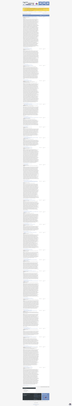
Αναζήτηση (45, 11)
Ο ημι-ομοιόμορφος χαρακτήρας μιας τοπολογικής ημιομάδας (29, 224)
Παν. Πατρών (38, 404)
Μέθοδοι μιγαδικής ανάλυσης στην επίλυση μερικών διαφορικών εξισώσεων (31, 346)
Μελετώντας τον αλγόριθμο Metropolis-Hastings (28, 367)
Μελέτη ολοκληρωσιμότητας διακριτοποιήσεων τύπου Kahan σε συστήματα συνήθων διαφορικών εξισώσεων (31, 328)
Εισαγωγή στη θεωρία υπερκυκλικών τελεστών (28, 147)
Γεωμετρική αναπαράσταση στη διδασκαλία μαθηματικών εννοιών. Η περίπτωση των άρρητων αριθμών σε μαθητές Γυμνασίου (31, 104)
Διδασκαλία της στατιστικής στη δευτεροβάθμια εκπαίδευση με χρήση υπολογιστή (30, 232)
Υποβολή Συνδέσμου (25, 11)
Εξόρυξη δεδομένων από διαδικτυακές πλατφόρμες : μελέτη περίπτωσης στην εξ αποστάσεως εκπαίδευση (31, 280)
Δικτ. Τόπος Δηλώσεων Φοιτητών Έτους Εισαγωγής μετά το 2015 (37, 396)
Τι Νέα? (35, 11)
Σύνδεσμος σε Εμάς (30, 11)
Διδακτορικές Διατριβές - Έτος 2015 (28, 231)
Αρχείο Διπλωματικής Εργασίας (25, 47)
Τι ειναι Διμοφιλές (40, 11)
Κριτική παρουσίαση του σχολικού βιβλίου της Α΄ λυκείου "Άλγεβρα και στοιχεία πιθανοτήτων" (31, 211)
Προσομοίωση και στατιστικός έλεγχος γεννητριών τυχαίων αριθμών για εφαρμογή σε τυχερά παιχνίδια (30, 259)
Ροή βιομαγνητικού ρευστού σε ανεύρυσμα (27, 80)
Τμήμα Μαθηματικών (35, 404)
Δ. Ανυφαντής (47, 398)
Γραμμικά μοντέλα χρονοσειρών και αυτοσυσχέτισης (28, 298)
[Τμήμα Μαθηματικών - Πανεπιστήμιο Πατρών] (70, 405)
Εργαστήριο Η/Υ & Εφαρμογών (36, 404)
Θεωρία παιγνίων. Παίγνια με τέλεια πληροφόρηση (28, 65)
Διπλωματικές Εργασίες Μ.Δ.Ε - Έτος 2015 (28, 64)
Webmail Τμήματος (35, 394)
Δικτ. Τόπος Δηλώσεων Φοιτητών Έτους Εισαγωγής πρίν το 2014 (37, 395)
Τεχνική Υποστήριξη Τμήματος (36, 397)
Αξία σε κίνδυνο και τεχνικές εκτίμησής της (28, 48)
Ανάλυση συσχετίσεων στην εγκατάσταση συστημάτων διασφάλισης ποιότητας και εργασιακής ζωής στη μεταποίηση (31, 117)
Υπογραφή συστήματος (26, 164)
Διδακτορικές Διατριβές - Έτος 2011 (28, 327)
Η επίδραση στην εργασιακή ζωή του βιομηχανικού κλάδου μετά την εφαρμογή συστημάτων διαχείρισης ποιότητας (31, 137)
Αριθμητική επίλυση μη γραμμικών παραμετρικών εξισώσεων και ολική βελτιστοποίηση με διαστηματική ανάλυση (30, 310)
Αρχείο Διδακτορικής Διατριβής (25, 258)
